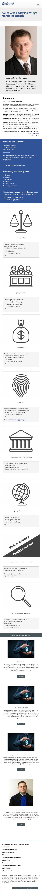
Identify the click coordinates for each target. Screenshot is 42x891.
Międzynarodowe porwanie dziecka (21, 755)
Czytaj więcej (21, 676)
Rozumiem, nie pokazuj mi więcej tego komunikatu (25, 888)
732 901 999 (7, 847)
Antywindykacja (21, 810)
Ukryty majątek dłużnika (21, 707)
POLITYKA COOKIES (6, 882)
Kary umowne (21, 662)
